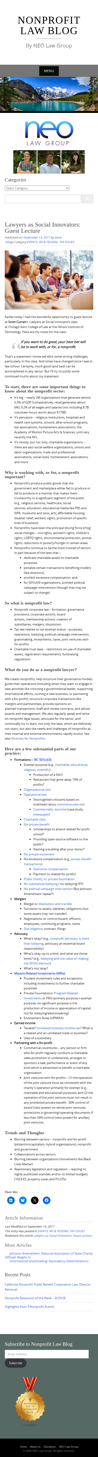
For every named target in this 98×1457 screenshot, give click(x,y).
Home (23, 1446)
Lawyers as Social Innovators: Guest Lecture (63, 1235)
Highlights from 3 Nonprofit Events (29, 1306)
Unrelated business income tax (58, 1028)
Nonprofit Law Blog (49, 25)
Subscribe (15, 1363)
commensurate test (71, 804)
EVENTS (32, 242)
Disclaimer (50, 1446)
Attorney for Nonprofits (28, 738)
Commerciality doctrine (49, 809)
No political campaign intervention (48, 889)
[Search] (87, 199)
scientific (43, 770)
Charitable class (35, 819)
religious (30, 770)
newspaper (41, 814)
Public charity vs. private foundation (49, 879)
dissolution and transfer (55, 904)
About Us (35, 1446)
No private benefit (37, 824)
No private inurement (39, 854)
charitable (62, 765)
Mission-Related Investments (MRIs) (39, 973)
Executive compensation (50, 869)
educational (79, 765)
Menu (49, 71)
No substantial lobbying (41, 884)
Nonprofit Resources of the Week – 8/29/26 (35, 1298)
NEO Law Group (68, 1446)
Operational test (35, 794)
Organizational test (37, 789)
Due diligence (33, 929)
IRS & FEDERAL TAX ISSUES (56, 242)
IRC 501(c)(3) (42, 760)
